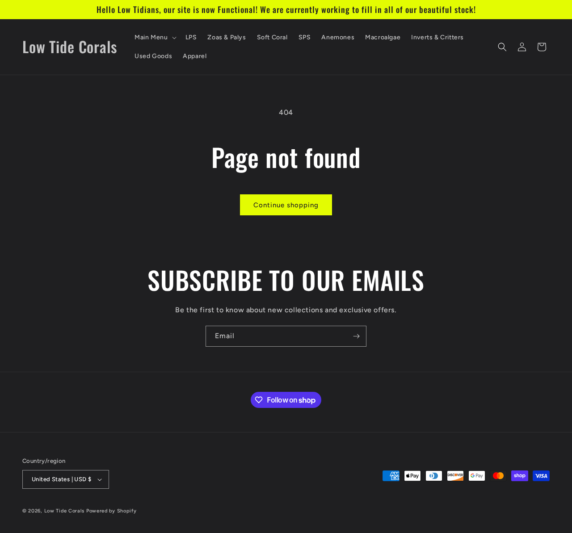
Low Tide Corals (64, 511)
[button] (154, 37)
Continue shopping (286, 205)
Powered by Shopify (111, 511)
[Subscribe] (356, 336)
